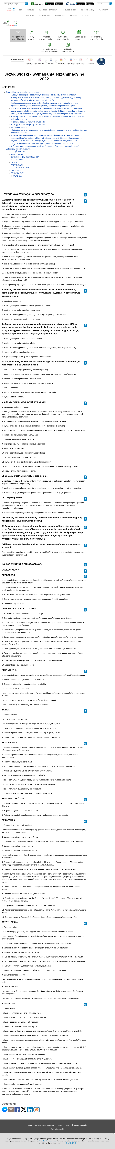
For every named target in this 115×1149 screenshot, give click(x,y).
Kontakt (60, 1125)
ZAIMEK (14, 162)
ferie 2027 (30, 15)
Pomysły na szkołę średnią (96, 38)
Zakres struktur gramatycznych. (18, 149)
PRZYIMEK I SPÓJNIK (20, 168)
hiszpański (91, 63)
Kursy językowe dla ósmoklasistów (49, 50)
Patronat (67, 1125)
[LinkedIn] (30, 1111)
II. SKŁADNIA (16, 176)
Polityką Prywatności (47, 1141)
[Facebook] (17, 1111)
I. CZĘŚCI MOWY (18, 152)
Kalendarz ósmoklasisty (63, 38)
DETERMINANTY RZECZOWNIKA (25, 157)
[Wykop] (36, 1111)
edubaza (30, 10)
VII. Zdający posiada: (19, 127)
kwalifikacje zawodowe (48, 10)
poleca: (19, 10)
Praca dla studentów (79, 1125)
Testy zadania (31, 38)
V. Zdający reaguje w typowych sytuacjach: (28, 122)
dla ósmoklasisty (87, 10)
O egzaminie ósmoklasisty (18, 38)
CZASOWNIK (16, 170)
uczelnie (73, 15)
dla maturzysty (44, 15)
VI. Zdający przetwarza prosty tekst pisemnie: (28, 125)
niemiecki (61, 63)
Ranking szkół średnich (79, 38)
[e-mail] (11, 1111)
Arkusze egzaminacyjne (46, 38)
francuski (80, 63)
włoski (101, 63)
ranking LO (103, 10)
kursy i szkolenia (69, 10)
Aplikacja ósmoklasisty (68, 50)
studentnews (60, 15)
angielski (85, 15)
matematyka (39, 63)
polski (29, 63)
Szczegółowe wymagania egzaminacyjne (22, 92)
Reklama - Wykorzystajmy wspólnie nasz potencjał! (41, 1125)
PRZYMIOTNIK (17, 160)
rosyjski (71, 63)
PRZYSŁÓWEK (17, 165)
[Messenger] (5, 1111)
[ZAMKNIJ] (71, 1143)
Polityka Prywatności (57, 1129)
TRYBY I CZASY (17, 173)
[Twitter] (23, 1110)
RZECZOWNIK (17, 154)
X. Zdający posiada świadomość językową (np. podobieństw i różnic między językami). (45, 146)
